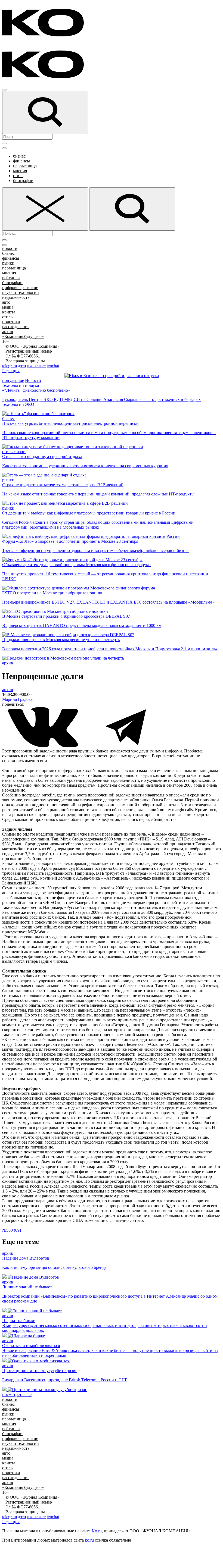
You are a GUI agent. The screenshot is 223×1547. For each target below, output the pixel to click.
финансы (21, 161)
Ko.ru (97, 1531)
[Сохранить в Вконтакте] (43, 746)
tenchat (53, 365)
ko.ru (89, 1540)
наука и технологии (20, 292)
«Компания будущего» (23, 336)
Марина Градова (17, 699)
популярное (13, 380)
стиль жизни (14, 451)
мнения (20, 170)
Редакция (11, 370)
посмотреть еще (17, 1394)
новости (9, 248)
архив (7, 331)
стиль (18, 175)
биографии (23, 180)
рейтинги (11, 277)
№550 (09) (11, 1230)
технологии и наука (20, 385)
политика (11, 321)
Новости (33, 380)
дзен (22, 365)
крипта (8, 312)
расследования (15, 326)
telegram (9, 365)
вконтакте (36, 365)
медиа (7, 307)
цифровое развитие (20, 287)
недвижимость (15, 297)
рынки (8, 263)
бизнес (19, 156)
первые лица (25, 166)
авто (6, 302)
